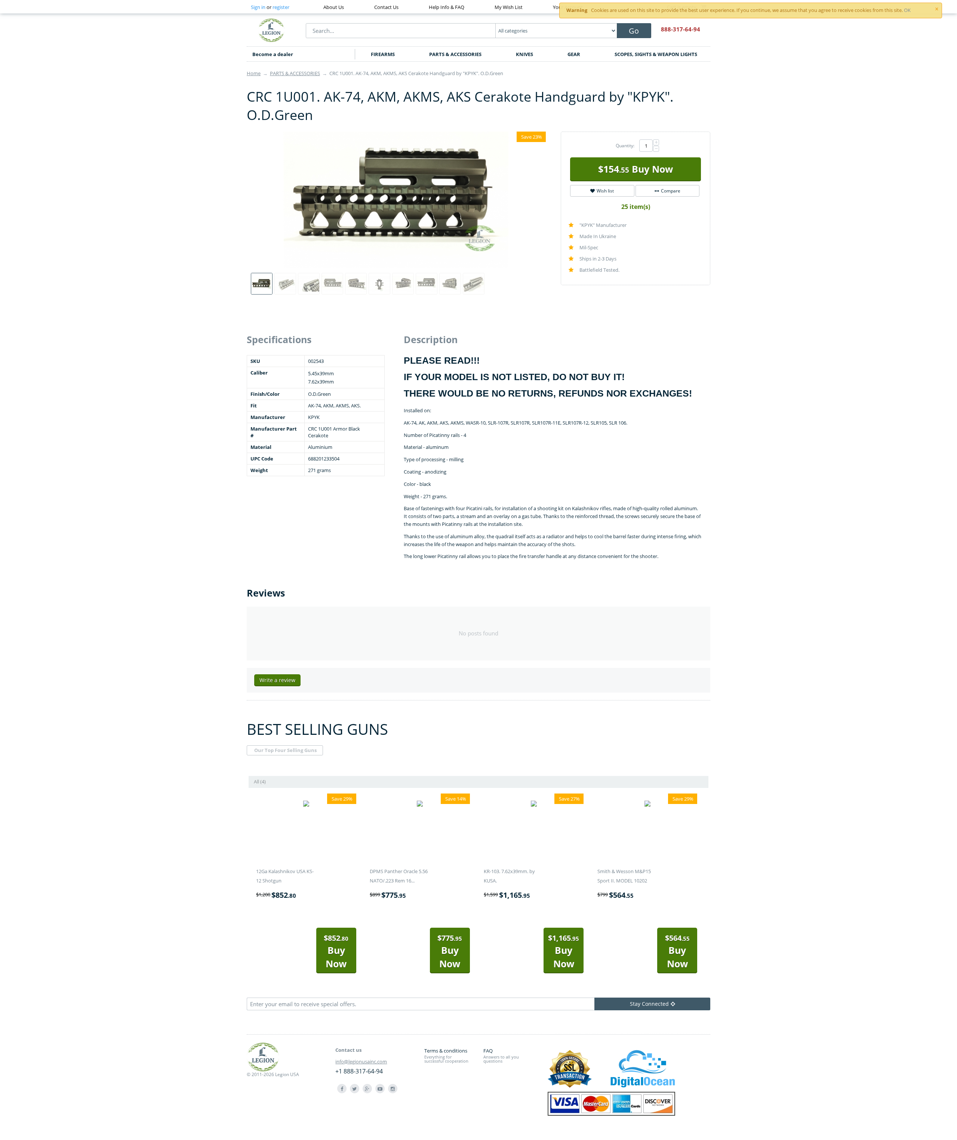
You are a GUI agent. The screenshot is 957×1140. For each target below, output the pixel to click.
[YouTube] (380, 1088)
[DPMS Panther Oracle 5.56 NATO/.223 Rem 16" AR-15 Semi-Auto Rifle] (420, 804)
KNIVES (524, 54)
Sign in (258, 7)
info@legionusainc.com (361, 1061)
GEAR (573, 54)
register (281, 7)
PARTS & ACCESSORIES (455, 54)
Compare (670, 191)
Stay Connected (649, 1003)
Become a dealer (272, 54)
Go (634, 31)
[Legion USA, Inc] (271, 30)
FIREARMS (383, 54)
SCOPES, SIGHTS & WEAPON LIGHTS (656, 54)
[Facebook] (342, 1088)
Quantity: (625, 145)
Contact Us (386, 7)
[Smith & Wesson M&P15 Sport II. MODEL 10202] (647, 804)
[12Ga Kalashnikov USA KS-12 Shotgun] (306, 804)
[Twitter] (354, 1088)
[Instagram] (392, 1088)
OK (907, 10)
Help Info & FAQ (446, 7)
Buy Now (635, 169)
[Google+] (367, 1088)
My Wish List (509, 7)
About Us (333, 7)
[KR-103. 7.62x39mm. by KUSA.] (534, 804)
